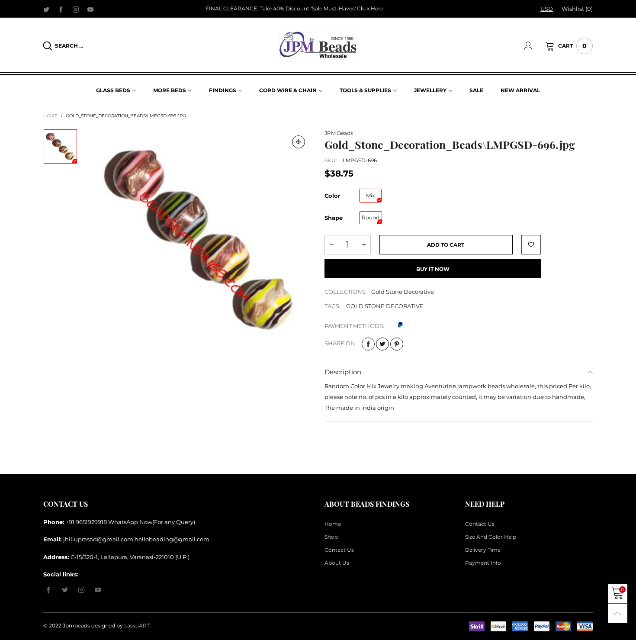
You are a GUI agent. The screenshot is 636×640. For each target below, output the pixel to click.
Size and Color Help (490, 537)
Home (332, 524)
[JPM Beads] (318, 45)
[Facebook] (61, 9)
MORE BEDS (169, 90)
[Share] (368, 344)
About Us (336, 563)
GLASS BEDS (113, 90)
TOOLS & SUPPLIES (365, 90)
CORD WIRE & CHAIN (288, 90)
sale (476, 90)
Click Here (370, 8)
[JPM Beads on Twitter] (65, 590)
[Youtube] (90, 9)
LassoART (137, 625)
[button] (331, 244)
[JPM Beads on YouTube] (98, 590)
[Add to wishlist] (531, 244)
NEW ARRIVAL (520, 90)
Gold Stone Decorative (402, 291)
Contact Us (339, 550)
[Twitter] (46, 9)
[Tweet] (382, 344)
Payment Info (483, 563)
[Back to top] (617, 613)
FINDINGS (222, 90)
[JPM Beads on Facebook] (48, 590)
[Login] (535, 46)
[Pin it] (396, 344)
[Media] (298, 141)
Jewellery (430, 90)
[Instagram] (75, 9)
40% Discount (291, 8)
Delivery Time (483, 550)
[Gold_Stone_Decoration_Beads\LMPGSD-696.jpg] (201, 240)
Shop (331, 537)
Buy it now (433, 269)
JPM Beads (338, 133)
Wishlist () (577, 8)
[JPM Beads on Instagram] (81, 590)
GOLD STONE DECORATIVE (385, 305)
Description (342, 372)
